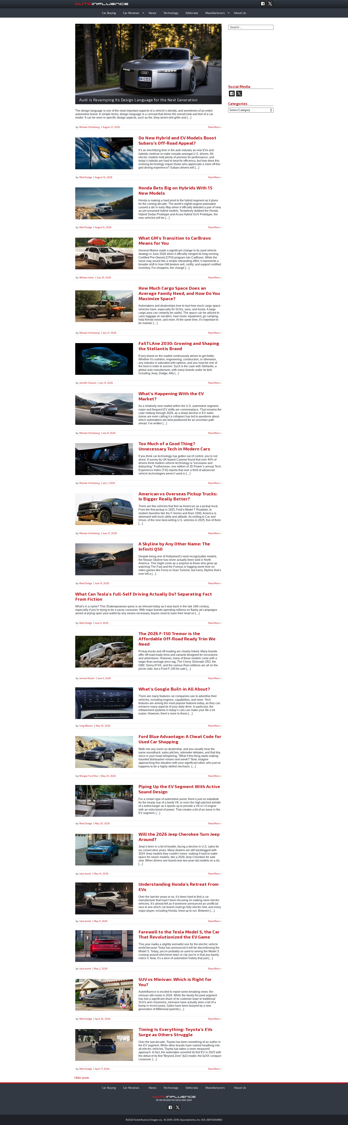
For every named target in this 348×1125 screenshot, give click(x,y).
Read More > (215, 127)
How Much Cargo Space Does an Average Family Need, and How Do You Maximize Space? (179, 293)
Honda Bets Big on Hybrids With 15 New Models (175, 190)
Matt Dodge (85, 177)
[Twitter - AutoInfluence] (270, 4)
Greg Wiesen (86, 725)
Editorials (192, 12)
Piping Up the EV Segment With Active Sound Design (179, 789)
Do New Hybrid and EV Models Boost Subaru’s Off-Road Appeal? (177, 140)
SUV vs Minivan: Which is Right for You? (175, 982)
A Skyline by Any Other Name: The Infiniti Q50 (174, 546)
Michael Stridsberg (89, 127)
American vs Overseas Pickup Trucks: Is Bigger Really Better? (178, 496)
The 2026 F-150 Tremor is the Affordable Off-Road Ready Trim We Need (177, 639)
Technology (170, 12)
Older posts (81, 1077)
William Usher (86, 277)
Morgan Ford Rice (88, 775)
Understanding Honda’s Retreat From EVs (178, 886)
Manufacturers (215, 12)
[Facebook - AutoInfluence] (263, 4)
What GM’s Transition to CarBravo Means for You (174, 240)
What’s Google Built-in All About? (174, 688)
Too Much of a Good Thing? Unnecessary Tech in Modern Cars (174, 446)
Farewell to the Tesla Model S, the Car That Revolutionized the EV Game (179, 934)
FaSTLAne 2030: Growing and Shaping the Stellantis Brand (178, 346)
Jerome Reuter (87, 678)
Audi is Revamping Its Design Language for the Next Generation (138, 99)
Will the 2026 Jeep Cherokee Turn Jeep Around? (179, 836)
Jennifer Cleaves (87, 382)
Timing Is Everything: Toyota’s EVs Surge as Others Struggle (175, 1032)
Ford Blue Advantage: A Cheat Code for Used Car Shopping (179, 739)
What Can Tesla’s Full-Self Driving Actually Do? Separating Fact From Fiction (143, 596)
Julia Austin (85, 873)
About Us (240, 12)
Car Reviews (131, 12)
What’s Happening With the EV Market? (171, 396)
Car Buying (109, 12)
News (152, 12)
